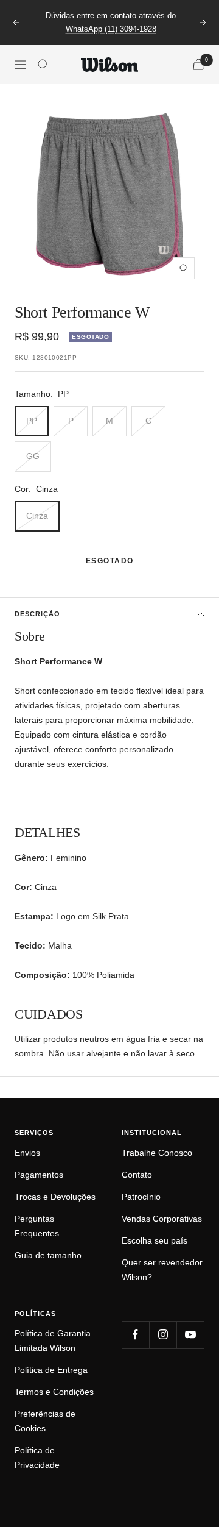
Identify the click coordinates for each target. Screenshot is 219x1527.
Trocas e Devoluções (55, 1196)
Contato (137, 1175)
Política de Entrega (51, 1370)
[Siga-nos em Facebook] (135, 1334)
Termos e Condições (54, 1392)
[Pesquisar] (43, 64)
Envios (27, 1153)
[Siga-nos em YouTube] (190, 1334)
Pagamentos (39, 1175)
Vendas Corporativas (162, 1218)
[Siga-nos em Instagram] (162, 1334)
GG (33, 456)
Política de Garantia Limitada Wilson (53, 1340)
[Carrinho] (198, 64)
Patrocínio (141, 1196)
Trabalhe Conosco (157, 1153)
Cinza (37, 516)
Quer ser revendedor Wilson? (162, 1270)
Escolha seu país (154, 1240)
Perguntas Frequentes (37, 1226)
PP (31, 420)
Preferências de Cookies (45, 1421)
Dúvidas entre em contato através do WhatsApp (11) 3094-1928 (111, 22)
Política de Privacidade (37, 1457)
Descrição (37, 614)
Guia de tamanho (48, 1255)
